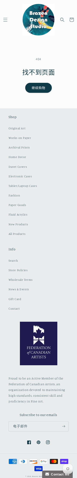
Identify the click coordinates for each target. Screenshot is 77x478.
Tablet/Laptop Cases (23, 186)
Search (13, 260)
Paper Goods (17, 205)
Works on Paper (20, 138)
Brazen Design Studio (42, 476)
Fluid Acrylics (18, 214)
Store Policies (18, 270)
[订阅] (63, 426)
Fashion (14, 195)
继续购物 (38, 88)
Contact (14, 308)
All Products (17, 233)
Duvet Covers (18, 166)
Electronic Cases (20, 176)
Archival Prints (19, 147)
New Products (18, 224)
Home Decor (17, 157)
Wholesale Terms (21, 279)
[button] (5, 19)
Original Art (17, 128)
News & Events (19, 289)
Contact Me (59, 474)
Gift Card (15, 299)
